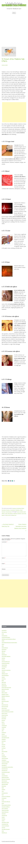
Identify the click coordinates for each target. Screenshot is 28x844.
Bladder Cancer (5, 694)
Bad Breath (4, 685)
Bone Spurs (4, 708)
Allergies (3, 651)
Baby (3, 680)
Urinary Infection (5, 825)
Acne (3, 634)
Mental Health (5, 784)
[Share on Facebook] (8, 480)
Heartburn (4, 760)
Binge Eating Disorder (6, 687)
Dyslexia (3, 748)
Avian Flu (4, 678)
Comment (4, 542)
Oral (3, 791)
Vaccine (3, 827)
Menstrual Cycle (5, 782)
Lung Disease (5, 775)
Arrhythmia (18, 508)
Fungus (3, 755)
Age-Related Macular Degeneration (9, 642)
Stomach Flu (4, 815)
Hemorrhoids (4, 763)
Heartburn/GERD (5, 761)
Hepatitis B (4, 765)
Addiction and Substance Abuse (9, 639)
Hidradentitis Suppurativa (7, 767)
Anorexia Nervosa (6, 661)
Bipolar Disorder (5, 689)
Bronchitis (4, 718)
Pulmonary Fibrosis (6, 801)
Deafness (4, 732)
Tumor (3, 820)
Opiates (3, 789)
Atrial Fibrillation (5, 675)
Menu (14, 12)
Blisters (3, 697)
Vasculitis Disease (6, 829)
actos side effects (9, 513)
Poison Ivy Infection (6, 796)
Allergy (3, 653)
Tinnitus (3, 819)
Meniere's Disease (6, 779)
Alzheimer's (4, 654)
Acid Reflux (4, 630)
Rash (3, 803)
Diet (2, 742)
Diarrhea (4, 741)
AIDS (3, 646)
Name (3, 558)
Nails (3, 787)
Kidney (3, 774)
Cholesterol (12, 510)
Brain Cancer (4, 713)
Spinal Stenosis (5, 812)
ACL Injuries (4, 632)
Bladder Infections (6, 696)
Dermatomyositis (5, 737)
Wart (3, 831)
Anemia (14, 508)
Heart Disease (5, 758)
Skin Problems (5, 808)
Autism (3, 677)
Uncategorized (5, 824)
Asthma (3, 672)
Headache (4, 756)
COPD (3, 729)
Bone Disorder (5, 706)
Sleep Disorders (5, 810)
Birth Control (4, 692)
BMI (2, 703)
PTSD (3, 799)
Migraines (4, 786)
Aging (3, 644)
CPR (2, 730)
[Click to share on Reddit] (14, 480)
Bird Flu (3, 691)
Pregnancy (4, 798)
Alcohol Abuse (5, 647)
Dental (3, 734)
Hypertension (9, 511)
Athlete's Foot (5, 673)
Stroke (3, 817)
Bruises (8, 510)
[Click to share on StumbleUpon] (12, 480)
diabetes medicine (17, 513)
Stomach (4, 813)
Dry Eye (3, 746)
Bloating (3, 699)
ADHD (3, 640)
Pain (3, 794)
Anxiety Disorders (5, 663)
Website (3, 569)
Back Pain (4, 684)
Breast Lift (4, 717)
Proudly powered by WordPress (8, 841)
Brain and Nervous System (7, 711)
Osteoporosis (5, 793)
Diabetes (18, 510)
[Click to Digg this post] (10, 480)
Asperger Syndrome (6, 670)
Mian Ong (14, 515)
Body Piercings (5, 704)
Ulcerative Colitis (5, 822)
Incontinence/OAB (6, 772)
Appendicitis (4, 665)
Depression (4, 736)
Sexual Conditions (6, 806)
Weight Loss (4, 832)
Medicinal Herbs (5, 777)
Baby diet (4, 682)
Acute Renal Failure (6, 637)
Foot (3, 753)
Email (3, 563)
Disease (3, 744)
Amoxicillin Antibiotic (6, 656)
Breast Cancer (5, 715)
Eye (2, 749)
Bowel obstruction (6, 710)
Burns (3, 722)
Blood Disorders (5, 701)
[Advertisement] (14, 29)
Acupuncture (4, 635)
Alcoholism (4, 649)
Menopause (4, 780)
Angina (3, 659)
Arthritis (3, 668)
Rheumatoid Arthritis (6, 805)
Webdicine (14, 4)
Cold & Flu (4, 727)
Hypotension (4, 770)
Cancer (3, 723)
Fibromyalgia (4, 751)
